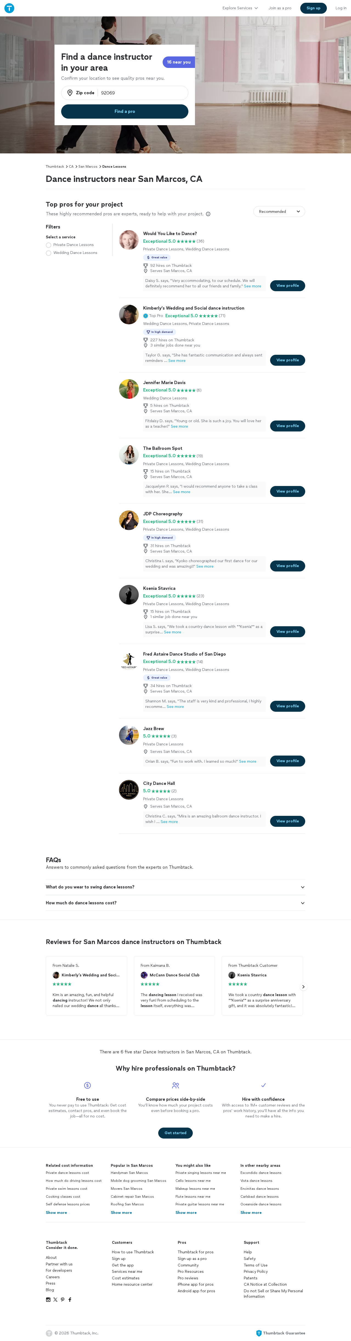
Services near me (127, 1271)
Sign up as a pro (192, 1258)
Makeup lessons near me (195, 1189)
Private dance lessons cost (67, 1173)
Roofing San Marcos (127, 1204)
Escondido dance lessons (260, 1173)
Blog (50, 1290)
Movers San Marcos (126, 1189)
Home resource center (132, 1284)
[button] (153, 316)
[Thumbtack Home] (9, 8)
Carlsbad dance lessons (259, 1197)
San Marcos (87, 166)
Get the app (123, 1265)
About (51, 1257)
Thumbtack (55, 166)
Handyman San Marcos (129, 1173)
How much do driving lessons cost (74, 1181)
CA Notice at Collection (265, 1284)
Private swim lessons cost (66, 1189)
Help (248, 1252)
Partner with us (59, 1264)
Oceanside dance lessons (260, 1204)
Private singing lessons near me (201, 1173)
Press (50, 1283)
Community (188, 1265)
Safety (250, 1258)
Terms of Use (256, 1265)
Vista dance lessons (256, 1181)
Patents (250, 1278)
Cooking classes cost (63, 1197)
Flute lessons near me (193, 1197)
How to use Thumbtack (133, 1252)
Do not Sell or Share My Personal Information (273, 1294)
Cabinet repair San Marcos (132, 1197)
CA (71, 166)
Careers (53, 1277)
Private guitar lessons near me (200, 1204)
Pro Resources (191, 1271)
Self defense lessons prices (68, 1204)
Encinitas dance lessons (259, 1189)
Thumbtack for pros (196, 1252)
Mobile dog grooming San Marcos (138, 1181)
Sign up (119, 1258)
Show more (56, 1212)
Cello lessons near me (193, 1181)
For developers (59, 1270)
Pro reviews (188, 1278)
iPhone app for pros (196, 1284)
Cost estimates (126, 1278)
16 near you (179, 62)
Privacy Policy (256, 1271)
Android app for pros (196, 1291)
